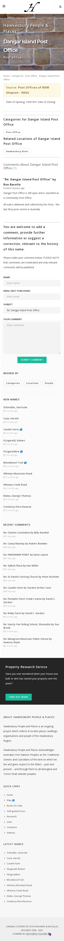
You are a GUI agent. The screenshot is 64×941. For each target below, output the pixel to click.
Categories (17, 75)
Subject (8, 304)
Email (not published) (16, 290)
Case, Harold (10, 418)
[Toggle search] (60, 7)
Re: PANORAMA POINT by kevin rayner (25, 554)
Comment (12, 827)
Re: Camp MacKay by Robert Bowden (25, 543)
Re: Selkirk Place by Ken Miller (20, 565)
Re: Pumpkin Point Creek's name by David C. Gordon (29, 600)
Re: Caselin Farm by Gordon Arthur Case (27, 587)
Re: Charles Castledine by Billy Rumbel (26, 532)
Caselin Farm (13, 863)
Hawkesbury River (17, 151)
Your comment (12, 319)
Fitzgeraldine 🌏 (13, 451)
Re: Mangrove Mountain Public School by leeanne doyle (27, 640)
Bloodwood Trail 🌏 (15, 462)
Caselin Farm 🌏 (12, 429)
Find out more (18, 697)
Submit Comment (32, 359)
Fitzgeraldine (13, 874)
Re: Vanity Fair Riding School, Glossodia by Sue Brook (31, 626)
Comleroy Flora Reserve (17, 506)
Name (6, 277)
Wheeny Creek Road (15, 484)
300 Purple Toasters (36, 933)
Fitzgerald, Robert (14, 440)
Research (12, 816)
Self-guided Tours (16, 811)
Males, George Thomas (17, 495)
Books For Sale (14, 805)
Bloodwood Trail (15, 879)
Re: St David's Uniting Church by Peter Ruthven (31, 576)
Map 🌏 (11, 800)
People (49, 383)
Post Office (31, 75)
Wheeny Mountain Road (17, 473)
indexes (11, 832)
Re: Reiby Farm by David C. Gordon (23, 613)
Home (6, 75)
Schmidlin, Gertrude (15, 407)
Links (9, 821)
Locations (32, 383)
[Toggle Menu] (4, 7)
